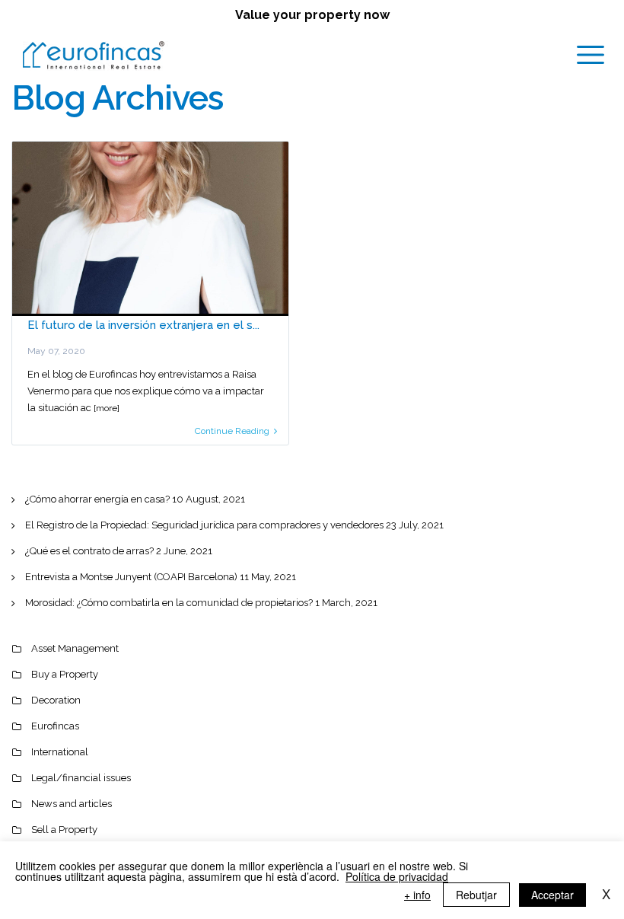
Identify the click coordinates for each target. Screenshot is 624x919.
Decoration (56, 700)
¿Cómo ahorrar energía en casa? (97, 499)
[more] (106, 408)
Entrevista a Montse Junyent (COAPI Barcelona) (131, 576)
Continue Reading (232, 431)
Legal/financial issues (81, 777)
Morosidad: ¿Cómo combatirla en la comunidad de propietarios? (169, 602)
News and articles (71, 803)
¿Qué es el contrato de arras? (89, 551)
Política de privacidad (396, 876)
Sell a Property (64, 829)
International (59, 752)
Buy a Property (64, 674)
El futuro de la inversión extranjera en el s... (143, 325)
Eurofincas (55, 726)
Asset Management (75, 648)
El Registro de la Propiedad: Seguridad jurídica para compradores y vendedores (204, 525)
